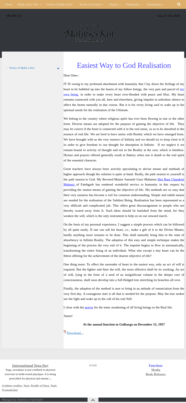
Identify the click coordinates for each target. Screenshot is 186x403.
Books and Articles (91, 4)
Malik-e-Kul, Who (28, 4)
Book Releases (156, 374)
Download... (75, 333)
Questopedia (154, 4)
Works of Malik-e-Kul (59, 4)
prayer (89, 307)
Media (155, 370)
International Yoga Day (30, 365)
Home (8, 4)
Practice (113, 4)
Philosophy (132, 4)
